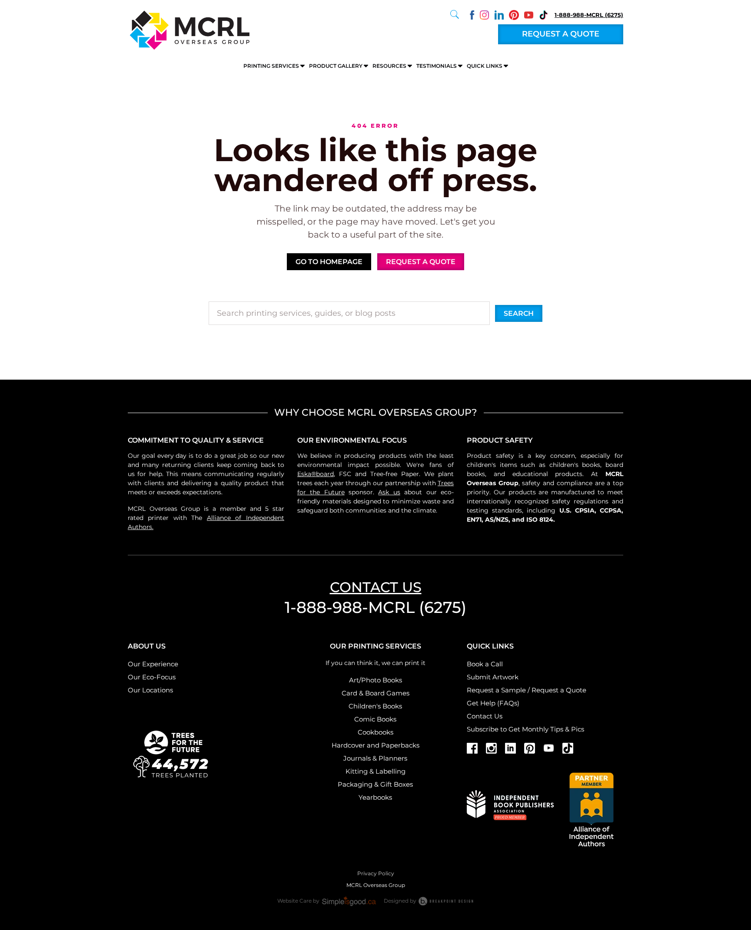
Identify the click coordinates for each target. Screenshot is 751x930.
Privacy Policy (375, 873)
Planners (393, 758)
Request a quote (560, 34)
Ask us (389, 492)
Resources (389, 66)
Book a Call (485, 664)
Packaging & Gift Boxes (375, 784)
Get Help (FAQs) (493, 703)
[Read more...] (171, 753)
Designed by (401, 900)
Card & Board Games (375, 693)
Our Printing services (375, 646)
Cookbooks (375, 732)
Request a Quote (559, 690)
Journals (357, 758)
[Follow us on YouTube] (529, 14)
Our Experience (153, 664)
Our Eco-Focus (152, 677)
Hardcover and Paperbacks (375, 745)
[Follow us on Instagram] (484, 14)
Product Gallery (335, 66)
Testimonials (436, 66)
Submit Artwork (492, 677)
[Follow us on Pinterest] (514, 14)
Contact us (376, 587)
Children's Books (375, 706)
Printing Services (271, 66)
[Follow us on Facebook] (470, 14)
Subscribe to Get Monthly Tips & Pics (525, 729)
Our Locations (150, 690)
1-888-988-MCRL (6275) (589, 14)
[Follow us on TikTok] (543, 14)
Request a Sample (496, 690)
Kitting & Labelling (375, 771)
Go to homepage (329, 262)
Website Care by (299, 900)
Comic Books (375, 719)
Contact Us (484, 716)
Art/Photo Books (375, 680)
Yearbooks (375, 797)
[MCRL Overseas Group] (188, 29)
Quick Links (484, 66)
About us (147, 646)
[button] (454, 14)
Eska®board (315, 474)
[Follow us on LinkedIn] (499, 14)
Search (519, 313)
